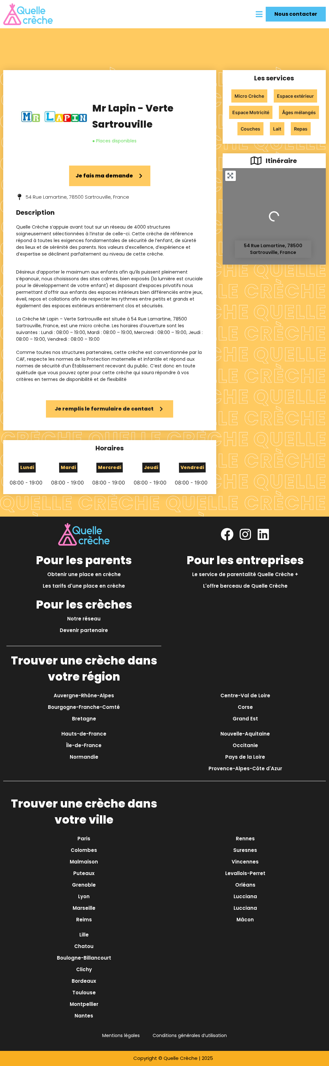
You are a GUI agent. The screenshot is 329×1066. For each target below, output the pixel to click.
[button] (259, 14)
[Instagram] (245, 534)
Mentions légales (121, 1035)
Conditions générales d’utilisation (190, 1035)
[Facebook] (227, 534)
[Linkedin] (263, 534)
